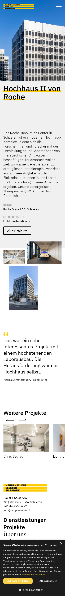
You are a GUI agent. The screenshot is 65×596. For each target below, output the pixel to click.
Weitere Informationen (33, 574)
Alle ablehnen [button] (48, 580)
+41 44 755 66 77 (15, 506)
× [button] (61, 543)
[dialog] (32, 568)
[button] (32, 590)
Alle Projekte (17, 230)
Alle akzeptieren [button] (17, 580)
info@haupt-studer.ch (17, 510)
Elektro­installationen (16, 221)
